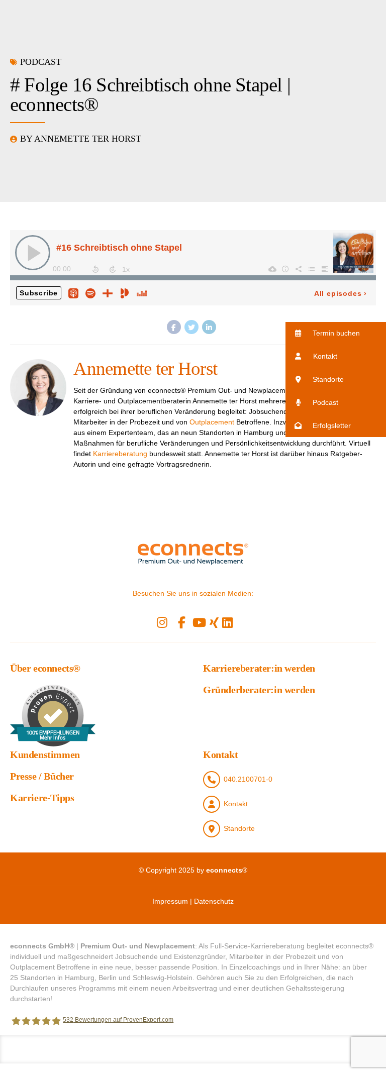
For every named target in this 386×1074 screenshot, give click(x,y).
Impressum (170, 901)
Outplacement (211, 422)
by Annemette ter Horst (80, 139)
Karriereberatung (120, 454)
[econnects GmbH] (193, 553)
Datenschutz (214, 901)
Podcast (40, 62)
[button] (335, 333)
